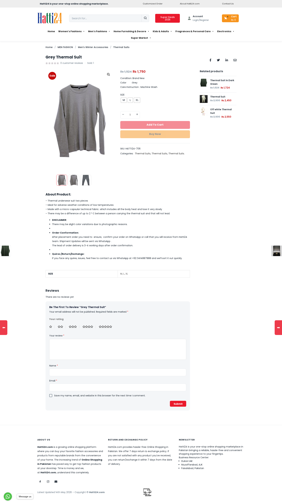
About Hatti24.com (190, 3)
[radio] (123, 100)
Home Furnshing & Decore (130, 31)
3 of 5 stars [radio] (74, 326)
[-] (123, 114)
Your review (56, 335)
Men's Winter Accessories (93, 47)
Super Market (139, 38)
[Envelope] (56, 481)
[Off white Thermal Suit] (204, 111)
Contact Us (228, 3)
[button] (230, 18)
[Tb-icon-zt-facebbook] (40, 481)
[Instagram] (48, 481)
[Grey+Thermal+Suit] (218, 60)
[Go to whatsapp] (8, 496)
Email (53, 380)
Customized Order (153, 3)
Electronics (224, 31)
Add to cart (155, 125)
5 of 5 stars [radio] (107, 326)
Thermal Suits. (176, 153)
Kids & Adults (161, 31)
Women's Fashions (70, 31)
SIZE (122, 94)
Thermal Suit (217, 96)
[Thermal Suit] (204, 98)
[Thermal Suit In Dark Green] (204, 82)
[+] (137, 114)
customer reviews (71, 63)
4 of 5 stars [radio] (89, 326)
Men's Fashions (97, 31)
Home (51, 31)
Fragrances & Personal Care (193, 31)
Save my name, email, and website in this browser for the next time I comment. (99, 395)
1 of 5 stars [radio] (52, 326)
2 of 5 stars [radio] (62, 326)
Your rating (56, 319)
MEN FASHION (65, 47)
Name (53, 365)
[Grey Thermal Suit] (210, 60)
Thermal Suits (121, 47)
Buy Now (155, 134)
